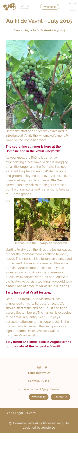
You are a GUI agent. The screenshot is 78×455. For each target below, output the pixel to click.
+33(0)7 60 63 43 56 (39, 381)
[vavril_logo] (16, 2)
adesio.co (48, 427)
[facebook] (32, 367)
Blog (9, 413)
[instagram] (39, 367)
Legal (19, 413)
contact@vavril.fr (39, 372)
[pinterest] (45, 367)
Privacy (30, 413)
